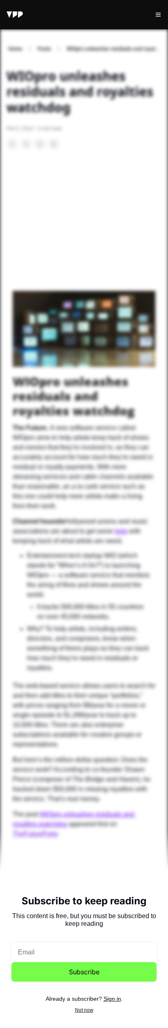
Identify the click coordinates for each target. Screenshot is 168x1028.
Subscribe (84, 972)
